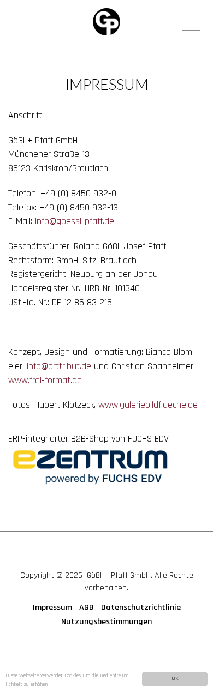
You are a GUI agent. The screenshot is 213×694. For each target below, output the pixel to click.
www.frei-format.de (45, 380)
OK (175, 678)
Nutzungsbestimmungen (106, 621)
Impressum (52, 607)
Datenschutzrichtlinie (141, 607)
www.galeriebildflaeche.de (148, 405)
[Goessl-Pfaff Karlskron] (106, 21)
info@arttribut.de (59, 366)
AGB (86, 607)
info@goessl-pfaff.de (74, 221)
